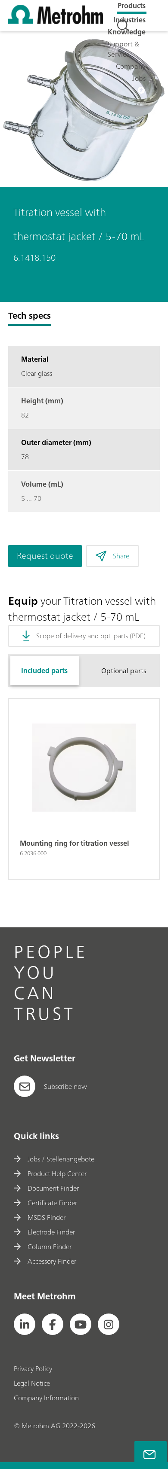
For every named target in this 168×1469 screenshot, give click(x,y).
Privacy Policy (33, 1368)
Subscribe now (65, 1086)
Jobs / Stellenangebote (61, 1159)
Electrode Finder (51, 1232)
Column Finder (49, 1246)
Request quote (45, 555)
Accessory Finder (52, 1261)
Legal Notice (32, 1383)
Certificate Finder (52, 1203)
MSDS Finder (46, 1217)
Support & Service (123, 49)
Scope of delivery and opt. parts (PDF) (91, 636)
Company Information (46, 1398)
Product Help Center (57, 1173)
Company (131, 66)
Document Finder (53, 1188)
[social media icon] (24, 1324)
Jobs (139, 78)
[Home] (55, 21)
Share (121, 556)
